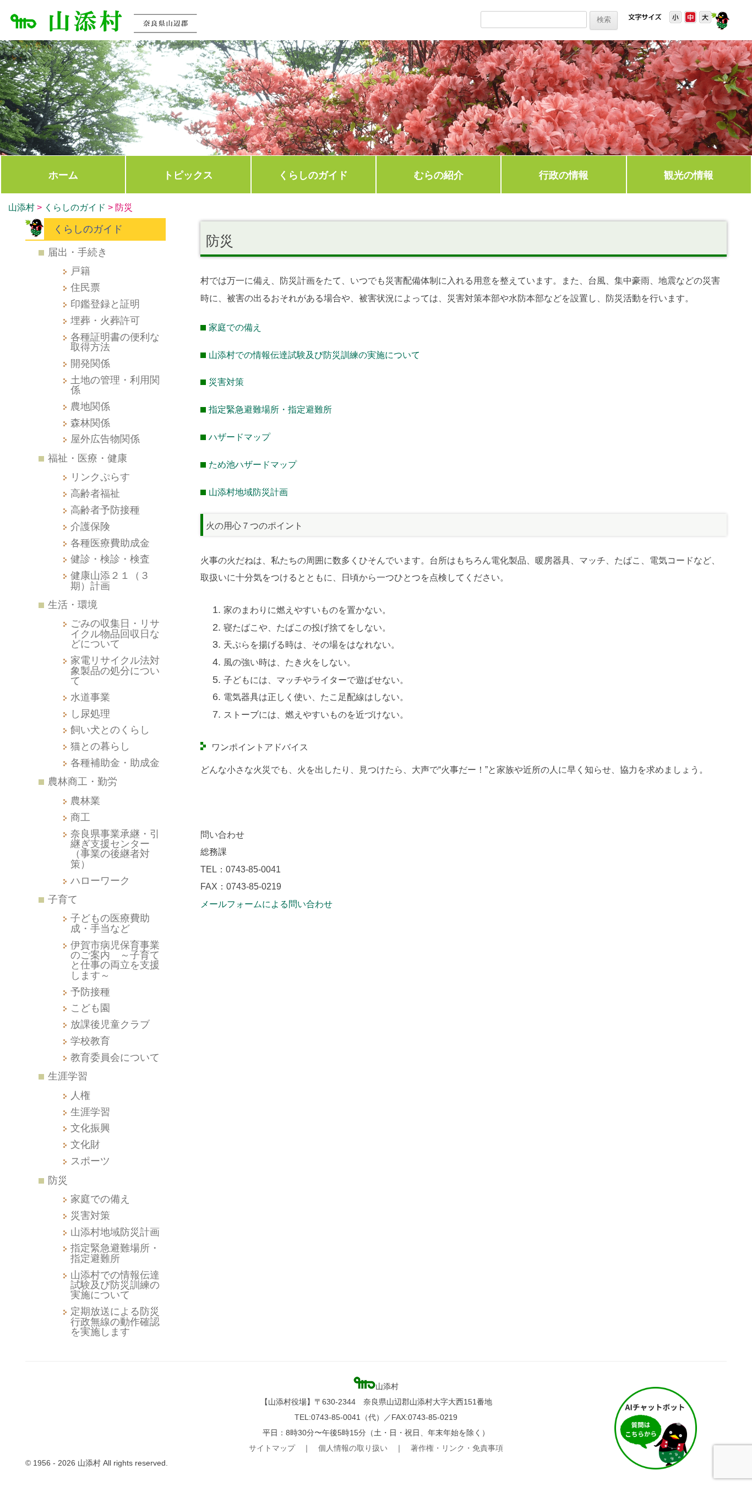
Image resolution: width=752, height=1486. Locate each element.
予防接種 (90, 991)
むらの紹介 (439, 175)
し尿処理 (90, 713)
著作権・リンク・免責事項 (457, 1448)
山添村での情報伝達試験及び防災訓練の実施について (314, 355)
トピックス (188, 175)
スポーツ (90, 1161)
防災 (58, 1180)
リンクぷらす (100, 476)
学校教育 (90, 1040)
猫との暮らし (100, 746)
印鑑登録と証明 (105, 304)
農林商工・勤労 (82, 781)
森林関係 (90, 423)
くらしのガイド (313, 175)
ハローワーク (100, 880)
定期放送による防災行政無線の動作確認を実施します (115, 1321)
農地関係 (90, 406)
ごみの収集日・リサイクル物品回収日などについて (115, 633)
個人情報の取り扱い (353, 1448)
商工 (80, 817)
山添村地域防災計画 (115, 1232)
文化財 (85, 1144)
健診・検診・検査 (110, 559)
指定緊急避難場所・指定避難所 (270, 409)
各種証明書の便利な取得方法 (115, 341)
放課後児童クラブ (110, 1024)
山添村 (21, 207)
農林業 (85, 800)
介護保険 (90, 526)
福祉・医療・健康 (87, 458)
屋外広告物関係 (105, 438)
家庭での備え (235, 327)
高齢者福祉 (95, 493)
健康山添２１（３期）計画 (110, 580)
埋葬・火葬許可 (105, 320)
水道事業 (90, 697)
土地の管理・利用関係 (115, 384)
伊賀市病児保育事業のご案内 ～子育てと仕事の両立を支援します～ (115, 960)
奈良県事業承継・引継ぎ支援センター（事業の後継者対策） (115, 849)
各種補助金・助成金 (115, 762)
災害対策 (226, 382)
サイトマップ (272, 1448)
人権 (80, 1095)
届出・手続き (77, 252)
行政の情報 (563, 175)
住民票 (85, 287)
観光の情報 (688, 175)
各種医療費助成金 (110, 543)
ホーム (63, 175)
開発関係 (90, 363)
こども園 (90, 1007)
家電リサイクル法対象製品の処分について (115, 670)
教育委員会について (115, 1057)
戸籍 (80, 270)
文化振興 (90, 1128)
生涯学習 (68, 1076)
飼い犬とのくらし (110, 729)
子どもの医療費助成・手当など (110, 923)
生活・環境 (72, 604)
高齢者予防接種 (105, 510)
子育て (63, 899)
